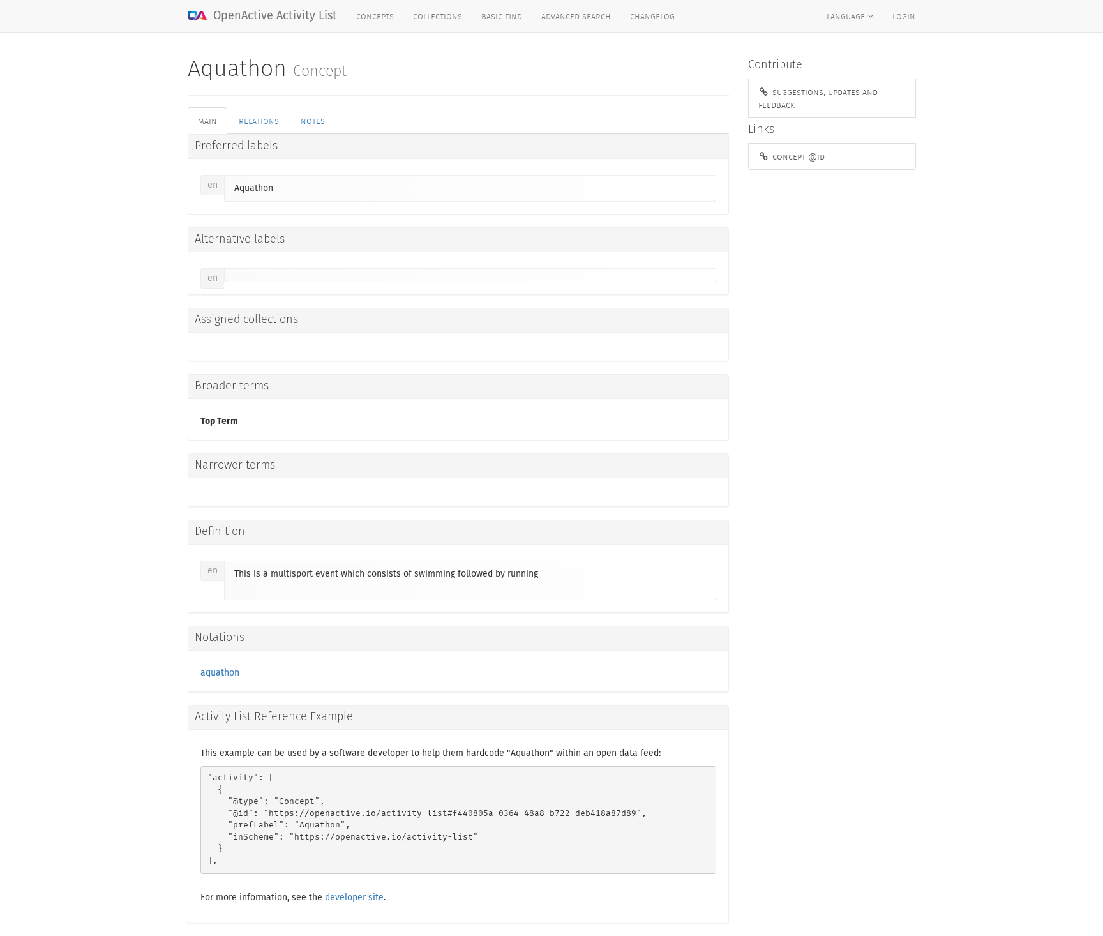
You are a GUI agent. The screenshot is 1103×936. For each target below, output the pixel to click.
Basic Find (501, 16)
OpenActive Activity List (273, 16)
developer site (354, 897)
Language (847, 16)
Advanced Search (576, 16)
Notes (313, 120)
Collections (437, 16)
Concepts (375, 16)
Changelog (652, 16)
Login (903, 16)
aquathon (219, 672)
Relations (259, 120)
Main (207, 120)
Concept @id (797, 156)
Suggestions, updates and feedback (818, 98)
